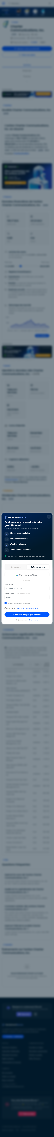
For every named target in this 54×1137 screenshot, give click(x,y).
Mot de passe (17, 593)
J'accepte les (23, 608)
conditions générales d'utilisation (28, 608)
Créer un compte (38, 567)
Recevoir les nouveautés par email (19, 603)
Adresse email (9, 584)
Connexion (16, 567)
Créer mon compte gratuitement (27, 614)
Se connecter (33, 620)
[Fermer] (49, 517)
